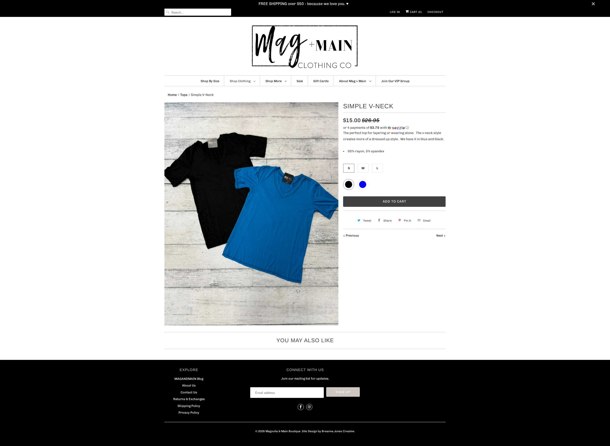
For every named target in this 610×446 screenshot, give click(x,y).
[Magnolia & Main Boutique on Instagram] (309, 407)
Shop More (273, 81)
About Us (189, 385)
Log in (395, 12)
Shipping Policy (189, 406)
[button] (394, 128)
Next (440, 235)
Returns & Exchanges (189, 399)
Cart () (415, 12)
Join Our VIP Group (395, 81)
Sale (300, 81)
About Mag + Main (353, 81)
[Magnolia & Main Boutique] (305, 47)
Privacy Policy (188, 412)
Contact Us (189, 392)
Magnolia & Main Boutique (282, 431)
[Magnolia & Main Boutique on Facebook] (301, 407)
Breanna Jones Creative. (338, 431)
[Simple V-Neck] (251, 213)
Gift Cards (321, 81)
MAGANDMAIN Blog (188, 379)
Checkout (435, 12)
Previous (352, 235)
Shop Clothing (240, 81)
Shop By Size (210, 81)
